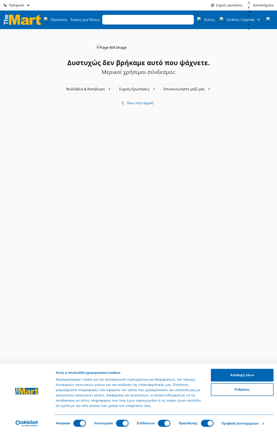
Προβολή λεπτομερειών (240, 423)
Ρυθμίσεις (242, 389)
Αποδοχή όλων (242, 375)
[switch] (122, 423)
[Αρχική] (22, 19)
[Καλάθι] (269, 19)
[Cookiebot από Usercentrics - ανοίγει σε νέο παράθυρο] (26, 423)
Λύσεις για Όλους (85, 19)
